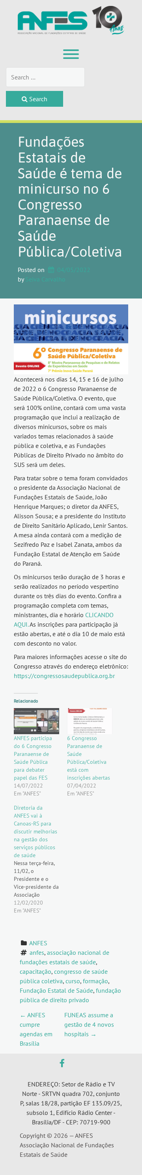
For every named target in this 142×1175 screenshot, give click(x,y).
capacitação (35, 971)
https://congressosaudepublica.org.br (64, 676)
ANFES (38, 943)
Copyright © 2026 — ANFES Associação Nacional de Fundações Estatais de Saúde (67, 1145)
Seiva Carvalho (45, 279)
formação (95, 981)
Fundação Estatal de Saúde (56, 990)
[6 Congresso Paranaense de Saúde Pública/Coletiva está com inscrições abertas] (89, 721)
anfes (37, 952)
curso (72, 981)
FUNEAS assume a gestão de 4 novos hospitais (89, 1024)
